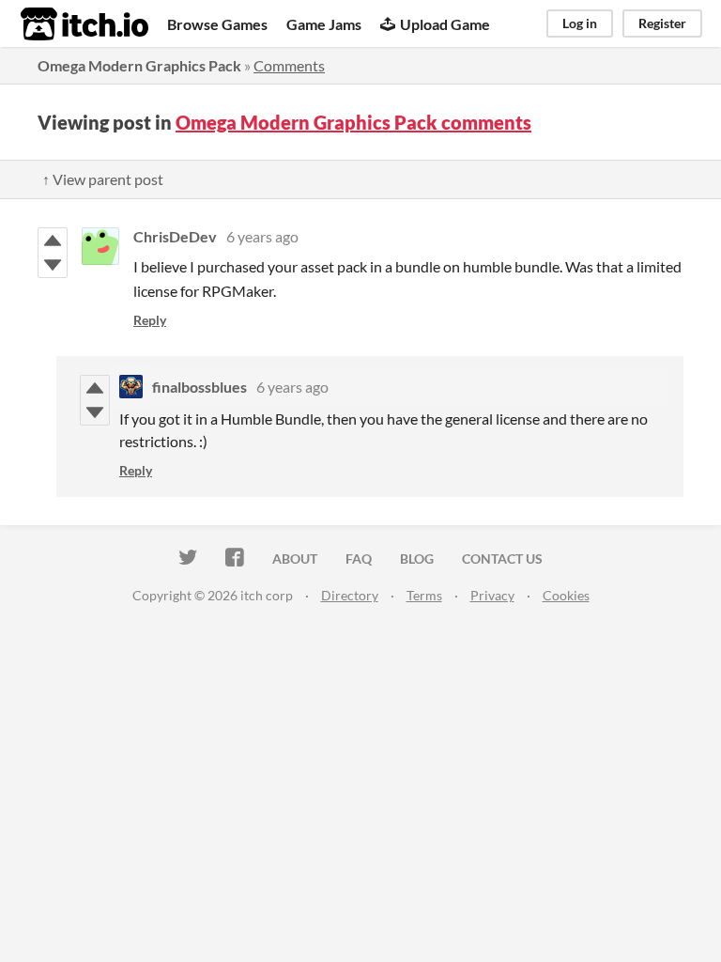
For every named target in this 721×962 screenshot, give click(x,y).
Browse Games (217, 24)
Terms (424, 595)
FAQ (358, 558)
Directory (349, 595)
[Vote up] (52, 240)
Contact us (502, 558)
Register (662, 23)
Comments (289, 65)
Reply (149, 320)
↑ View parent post (102, 179)
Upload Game (445, 24)
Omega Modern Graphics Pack (139, 65)
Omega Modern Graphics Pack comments (353, 122)
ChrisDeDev (175, 236)
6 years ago (262, 236)
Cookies (566, 595)
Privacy (492, 595)
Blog (417, 558)
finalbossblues (199, 387)
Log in (579, 23)
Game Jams (323, 24)
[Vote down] (52, 265)
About (294, 558)
